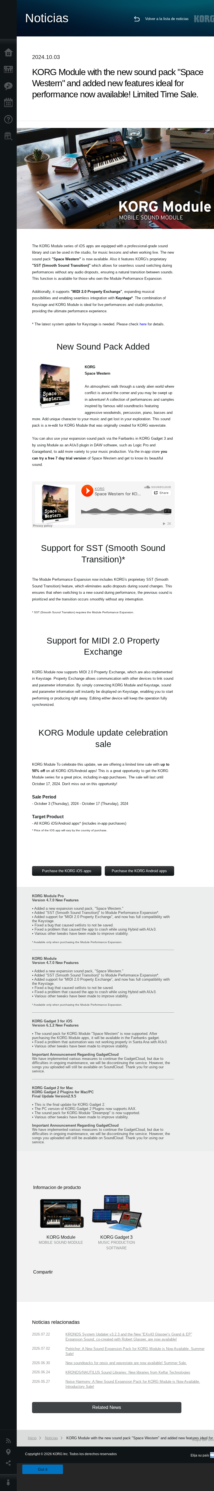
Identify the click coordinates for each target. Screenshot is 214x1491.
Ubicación (10, 1452)
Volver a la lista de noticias (167, 19)
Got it (42, 1469)
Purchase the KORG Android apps (139, 871)
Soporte (10, 119)
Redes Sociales (10, 1463)
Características (10, 86)
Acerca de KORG (10, 1482)
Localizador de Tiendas (10, 138)
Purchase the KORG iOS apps (66, 871)
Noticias (10, 1441)
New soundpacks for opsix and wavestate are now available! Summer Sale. (126, 1363)
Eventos (10, 103)
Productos (10, 69)
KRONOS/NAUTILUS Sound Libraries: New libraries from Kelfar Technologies (127, 1372)
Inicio (10, 52)
